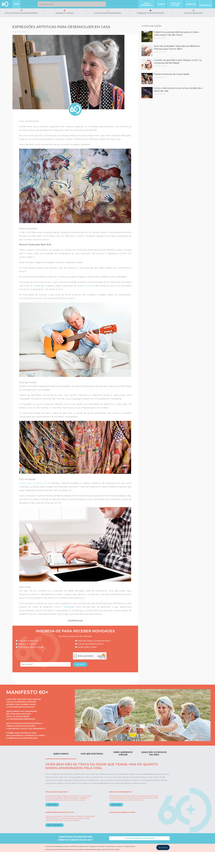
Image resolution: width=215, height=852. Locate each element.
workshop (88, 286)
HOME (16, 4)
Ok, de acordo (163, 847)
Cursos (161, 4)
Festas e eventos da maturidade (171, 74)
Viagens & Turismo (64, 13)
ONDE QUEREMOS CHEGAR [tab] (123, 753)
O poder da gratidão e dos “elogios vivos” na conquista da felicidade (177, 61)
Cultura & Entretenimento (107, 13)
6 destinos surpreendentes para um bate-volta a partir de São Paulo (176, 33)
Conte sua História (175, 4)
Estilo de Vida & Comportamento (21, 13)
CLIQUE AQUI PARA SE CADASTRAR (139, 838)
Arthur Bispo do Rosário (31, 483)
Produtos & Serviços (27, 641)
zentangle (69, 607)
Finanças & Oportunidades (150, 13)
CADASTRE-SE (205, 5)
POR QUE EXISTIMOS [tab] (92, 754)
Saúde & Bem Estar (193, 13)
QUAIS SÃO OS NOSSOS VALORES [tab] (154, 753)
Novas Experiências (147, 4)
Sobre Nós (191, 4)
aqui (43, 286)
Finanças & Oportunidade (30, 647)
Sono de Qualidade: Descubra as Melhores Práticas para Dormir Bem (177, 47)
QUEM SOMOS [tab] (61, 754)
